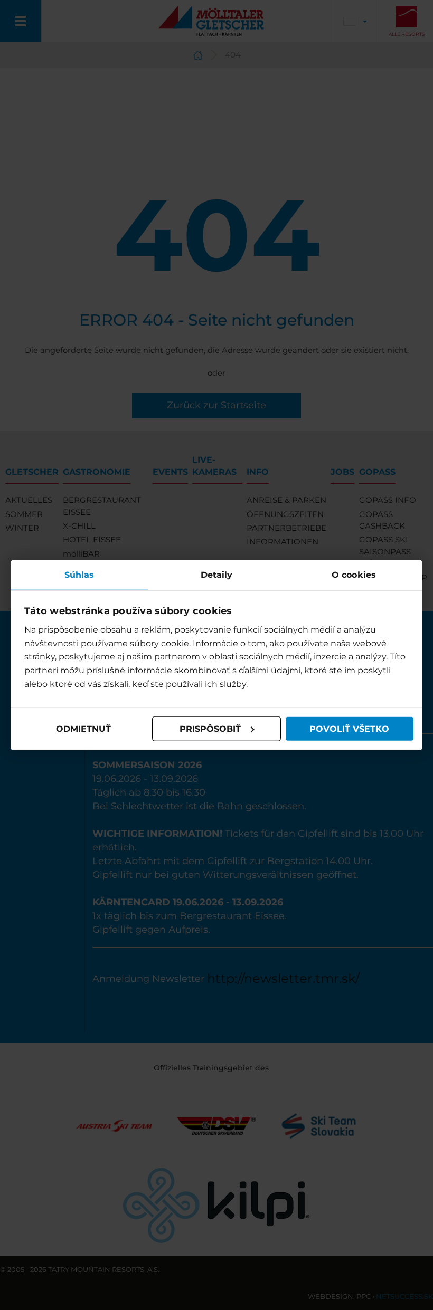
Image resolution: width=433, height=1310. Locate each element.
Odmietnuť (83, 728)
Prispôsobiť (210, 728)
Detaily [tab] (217, 574)
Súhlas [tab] (79, 574)
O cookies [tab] (354, 574)
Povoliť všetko (349, 728)
